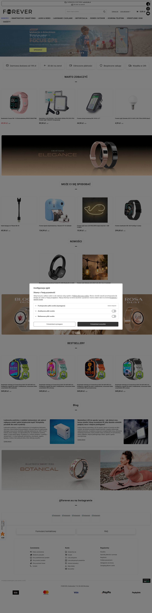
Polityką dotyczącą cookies (80, 296)
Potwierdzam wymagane (55, 324)
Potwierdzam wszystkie (98, 324)
